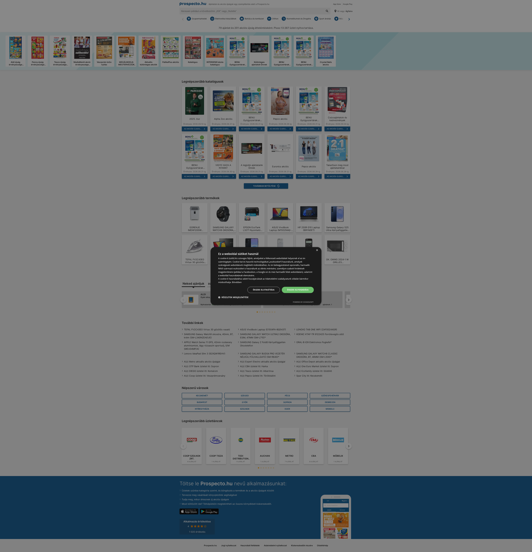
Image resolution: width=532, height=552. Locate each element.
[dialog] (266, 276)
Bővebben (237, 282)
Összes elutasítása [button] (263, 289)
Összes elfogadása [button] (298, 289)
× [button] (317, 250)
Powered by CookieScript (303, 302)
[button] (233, 297)
